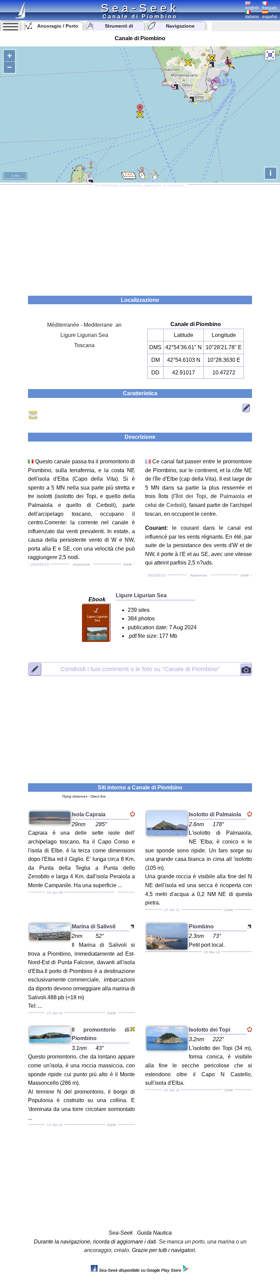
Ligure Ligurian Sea (84, 335)
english (252, 7)
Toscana (84, 345)
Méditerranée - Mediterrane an (84, 325)
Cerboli (175, 505)
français (269, 7)
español (269, 16)
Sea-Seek (140, 7)
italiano (252, 16)
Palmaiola (232, 496)
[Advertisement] (140, 237)
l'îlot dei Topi (190, 496)
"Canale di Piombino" (140, 668)
